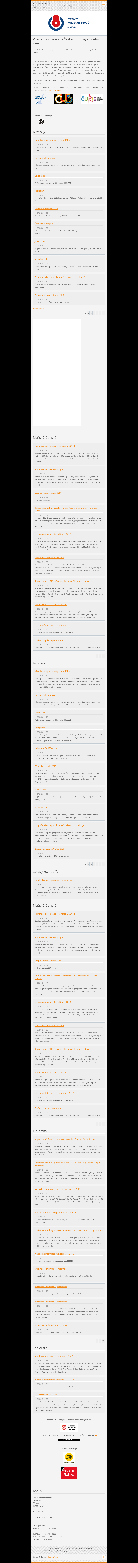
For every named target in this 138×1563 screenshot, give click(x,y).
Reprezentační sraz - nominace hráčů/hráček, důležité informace (66, 1139)
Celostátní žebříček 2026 (46, 208)
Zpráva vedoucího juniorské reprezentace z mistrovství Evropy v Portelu (69, 1230)
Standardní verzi (53, 1557)
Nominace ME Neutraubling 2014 (51, 469)
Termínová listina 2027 (45, 158)
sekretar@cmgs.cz (55, 90)
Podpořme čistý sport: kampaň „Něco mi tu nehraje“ (60, 277)
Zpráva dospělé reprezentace (49, 640)
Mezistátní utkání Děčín (46, 1394)
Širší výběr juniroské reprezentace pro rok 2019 (57, 1189)
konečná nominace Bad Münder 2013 (53, 534)
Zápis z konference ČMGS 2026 (49, 295)
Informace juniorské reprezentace (51, 1268)
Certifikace (40, 175)
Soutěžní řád (41, 259)
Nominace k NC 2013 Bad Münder (51, 604)
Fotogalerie (40, 190)
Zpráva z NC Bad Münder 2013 (49, 557)
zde (96, 1435)
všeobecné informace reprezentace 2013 (54, 625)
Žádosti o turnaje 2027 (45, 223)
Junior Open (40, 241)
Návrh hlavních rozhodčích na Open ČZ (53, 879)
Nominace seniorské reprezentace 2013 (54, 1356)
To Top (104, 1557)
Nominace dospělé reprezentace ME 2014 (55, 446)
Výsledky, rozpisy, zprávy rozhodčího (52, 140)
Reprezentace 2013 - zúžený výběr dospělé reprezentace (62, 581)
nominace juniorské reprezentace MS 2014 (55, 1212)
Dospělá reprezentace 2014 (48, 492)
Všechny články (38, 308)
